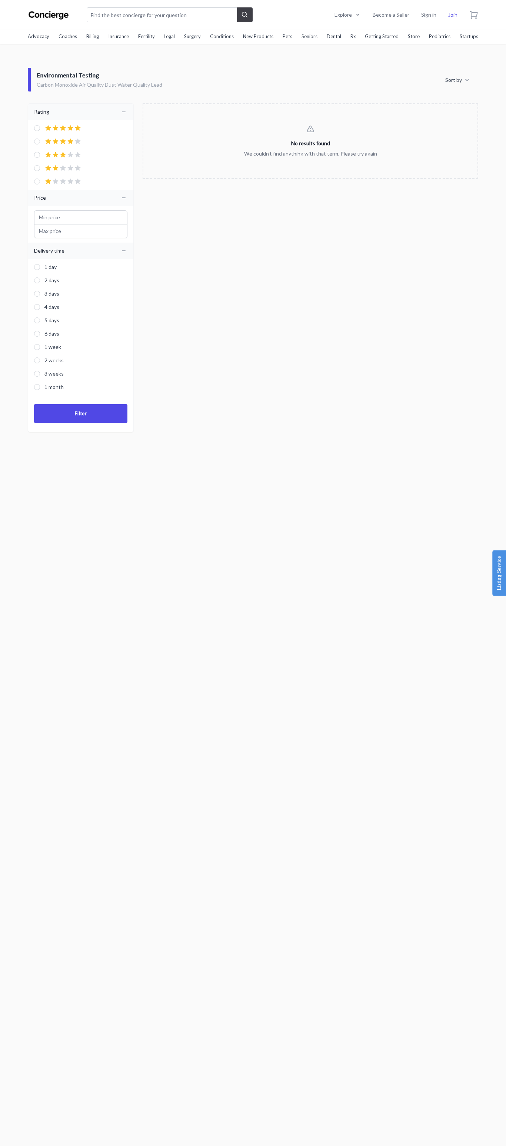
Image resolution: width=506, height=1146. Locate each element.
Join (452, 14)
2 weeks (54, 360)
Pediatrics (439, 36)
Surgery (192, 36)
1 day (50, 267)
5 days (51, 320)
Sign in (428, 14)
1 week (52, 347)
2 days (51, 280)
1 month (54, 387)
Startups (469, 36)
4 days (51, 307)
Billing (92, 36)
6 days (51, 333)
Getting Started (382, 36)
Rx (353, 36)
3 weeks (54, 373)
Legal (169, 36)
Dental (334, 36)
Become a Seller (391, 14)
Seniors (309, 36)
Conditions (222, 36)
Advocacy (38, 36)
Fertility (146, 36)
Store (414, 36)
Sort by (453, 80)
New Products (258, 36)
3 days (51, 293)
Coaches (68, 36)
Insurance (118, 36)
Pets (287, 36)
